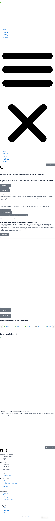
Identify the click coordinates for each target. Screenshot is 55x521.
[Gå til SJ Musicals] (48, 517)
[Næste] (53, 326)
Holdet (4, 29)
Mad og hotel (6, 31)
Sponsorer (5, 32)
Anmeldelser (6, 37)
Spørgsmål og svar (7, 35)
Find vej (5, 34)
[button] (27, 96)
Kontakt (5, 39)
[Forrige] (1, 326)
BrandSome (30, 516)
